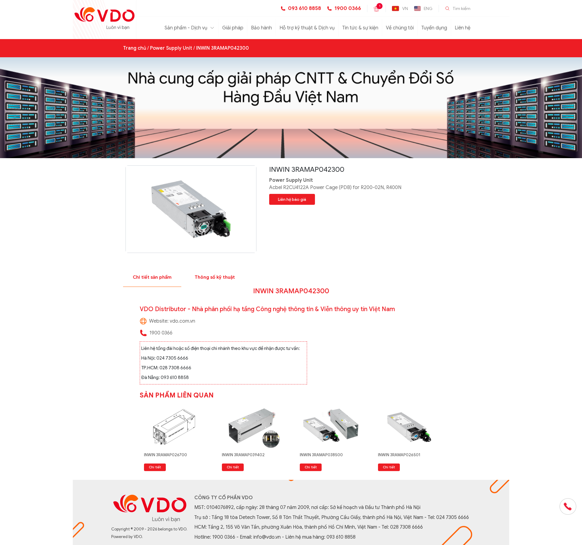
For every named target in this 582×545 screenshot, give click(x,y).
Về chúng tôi (400, 28)
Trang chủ (134, 48)
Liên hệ (462, 28)
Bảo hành (261, 28)
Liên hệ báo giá (292, 199)
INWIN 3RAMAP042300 (222, 48)
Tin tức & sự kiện (360, 28)
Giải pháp (232, 28)
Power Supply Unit (171, 48)
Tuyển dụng (434, 28)
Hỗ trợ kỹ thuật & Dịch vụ (307, 28)
